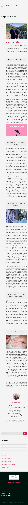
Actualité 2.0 (4, 443)
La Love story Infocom (14, 42)
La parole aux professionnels (8, 464)
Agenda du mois (5, 446)
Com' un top (4, 452)
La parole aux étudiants (6, 461)
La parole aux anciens (6, 458)
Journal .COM (4, 455)
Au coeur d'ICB (4, 449)
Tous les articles (5, 467)
